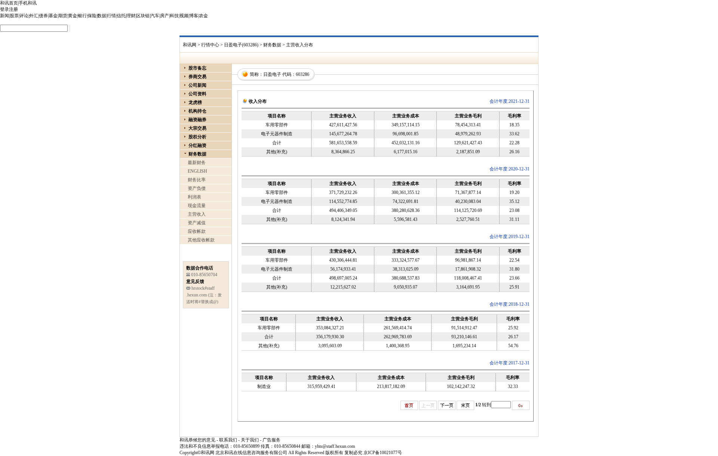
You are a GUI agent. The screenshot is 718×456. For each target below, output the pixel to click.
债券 (43, 15)
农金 (203, 15)
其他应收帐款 (201, 240)
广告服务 (271, 440)
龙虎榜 (195, 102)
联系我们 (228, 440)
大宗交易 (197, 128)
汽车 (154, 15)
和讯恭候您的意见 (197, 440)
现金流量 (197, 205)
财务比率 (197, 179)
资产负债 (197, 188)
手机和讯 (28, 3)
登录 (4, 9)
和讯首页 (9, 3)
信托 (121, 15)
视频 (184, 15)
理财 (130, 15)
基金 (53, 15)
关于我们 (250, 440)
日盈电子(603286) (241, 44)
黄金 (72, 15)
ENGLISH (197, 171)
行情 (111, 15)
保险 (92, 15)
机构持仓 (197, 111)
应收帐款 (197, 231)
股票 (14, 15)
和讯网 (189, 44)
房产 (164, 15)
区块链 (143, 15)
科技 (174, 15)
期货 (62, 15)
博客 (193, 15)
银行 (82, 15)
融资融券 (197, 119)
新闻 (4, 15)
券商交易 (197, 76)
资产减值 (197, 222)
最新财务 (197, 162)
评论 (23, 15)
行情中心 (210, 44)
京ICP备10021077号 (382, 452)
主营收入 (197, 214)
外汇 (33, 15)
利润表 (194, 197)
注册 (13, 9)
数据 (101, 15)
